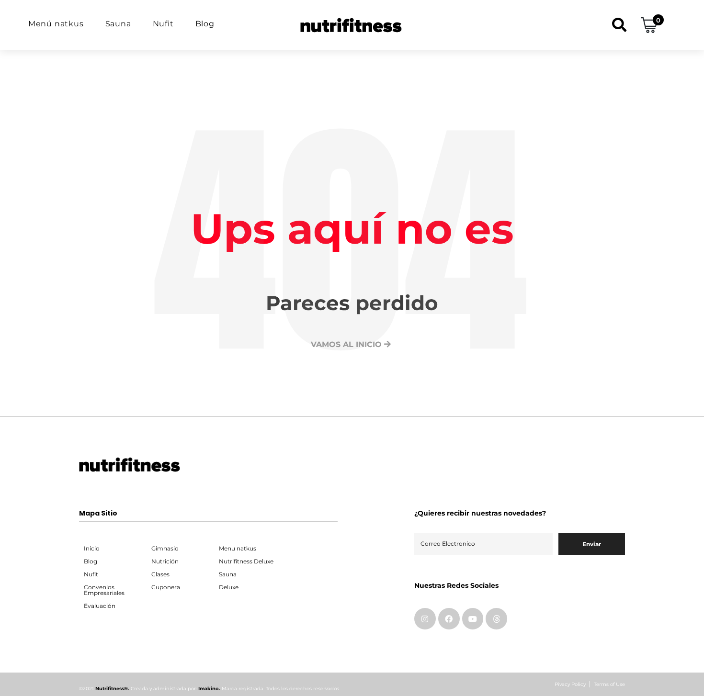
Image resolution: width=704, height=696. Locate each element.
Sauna (118, 23)
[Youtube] (473, 618)
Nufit (163, 23)
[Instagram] (425, 618)
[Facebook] (449, 618)
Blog (205, 23)
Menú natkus (56, 23)
